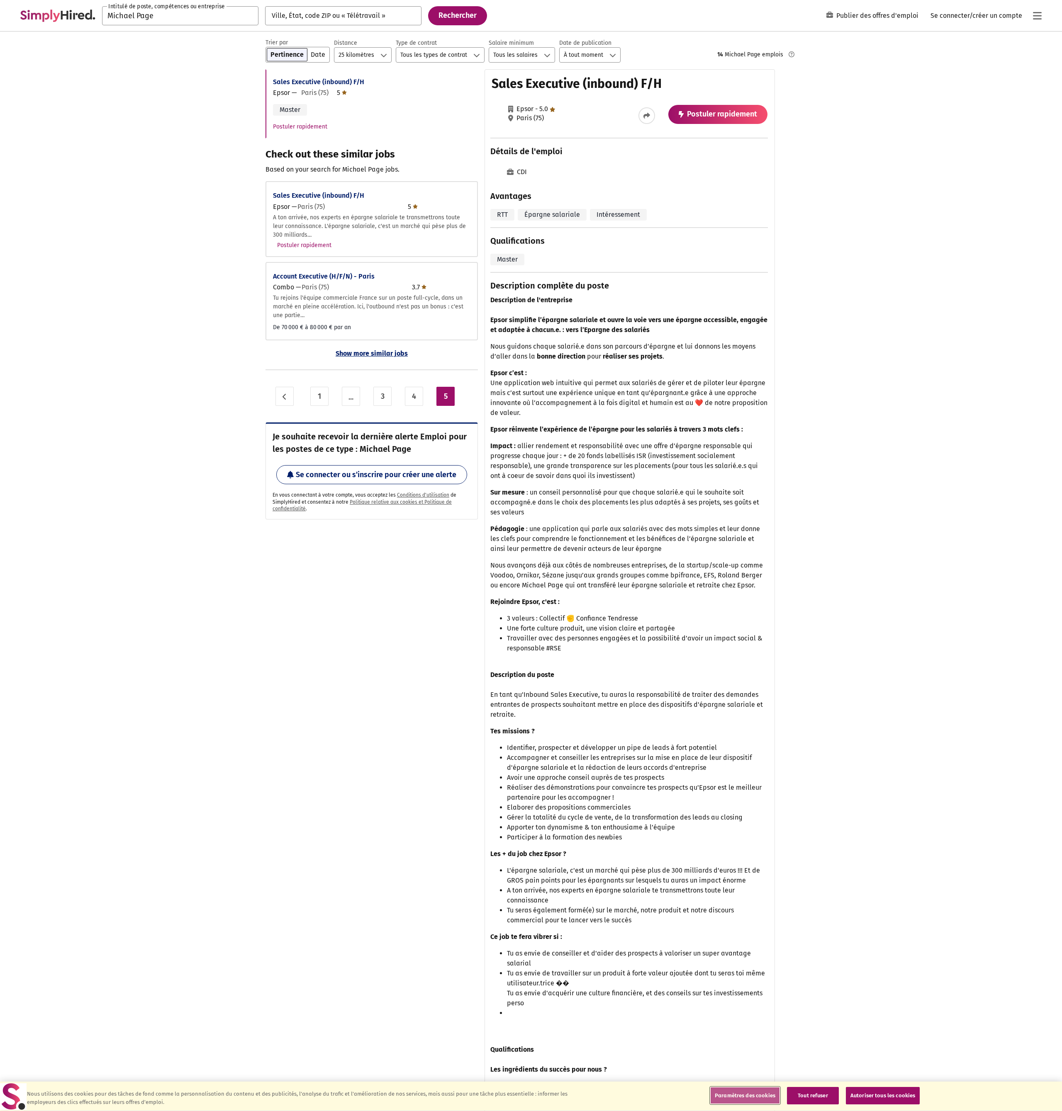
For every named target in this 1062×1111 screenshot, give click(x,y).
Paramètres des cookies (745, 1095)
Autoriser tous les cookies (882, 1095)
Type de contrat (416, 42)
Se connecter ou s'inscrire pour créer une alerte (376, 474)
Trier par (277, 42)
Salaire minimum (511, 42)
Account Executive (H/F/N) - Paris (324, 276)
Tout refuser (813, 1095)
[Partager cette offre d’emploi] (646, 115)
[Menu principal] (1037, 16)
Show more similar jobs (372, 353)
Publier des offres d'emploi (877, 15)
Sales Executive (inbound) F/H (318, 82)
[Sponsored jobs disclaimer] (791, 54)
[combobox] (180, 15)
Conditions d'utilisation (423, 495)
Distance (345, 42)
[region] (531, 1096)
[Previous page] (284, 396)
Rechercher (457, 15)
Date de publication (585, 42)
